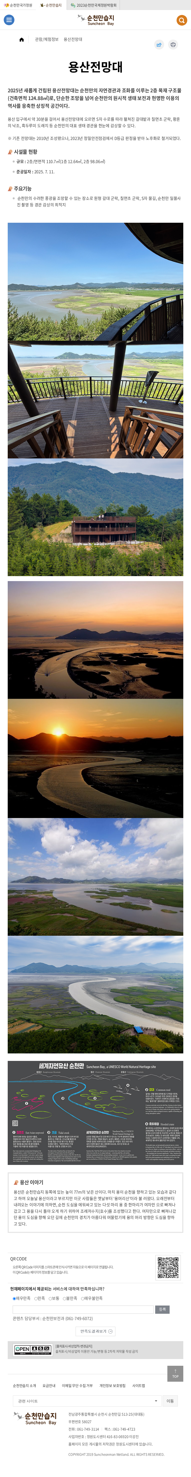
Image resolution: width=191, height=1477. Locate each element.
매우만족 (23, 1298)
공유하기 (159, 45)
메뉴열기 (9, 19)
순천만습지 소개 (24, 1385)
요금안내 (49, 1385)
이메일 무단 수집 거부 (77, 1385)
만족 (41, 1298)
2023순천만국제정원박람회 (97, 4)
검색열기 (182, 20)
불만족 (71, 1298)
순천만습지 (54, 4)
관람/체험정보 (47, 39)
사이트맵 (138, 1385)
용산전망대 (73, 39)
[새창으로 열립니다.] (95, 1331)
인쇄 (173, 45)
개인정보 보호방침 (112, 1385)
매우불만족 (93, 1298)
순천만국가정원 (21, 4)
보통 (55, 1298)
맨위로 (175, 1374)
